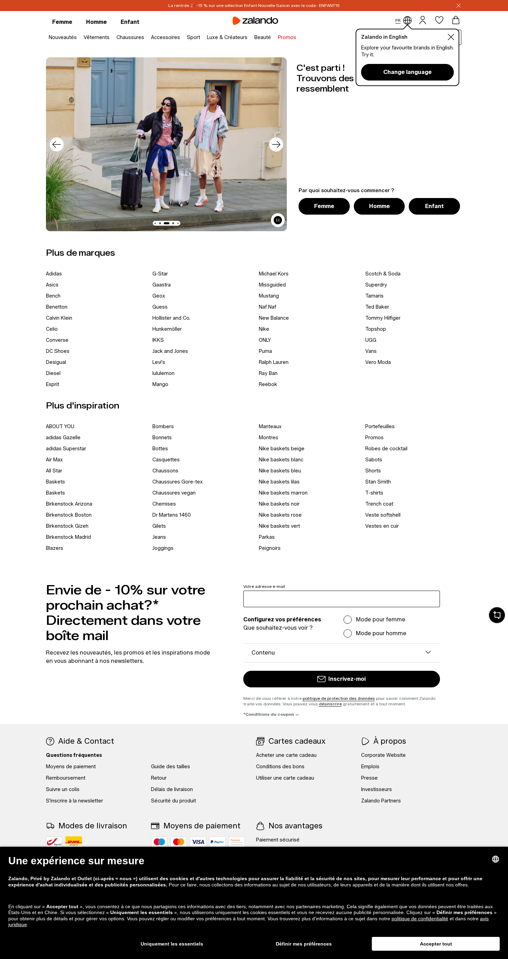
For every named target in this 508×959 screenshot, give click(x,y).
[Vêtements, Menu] (112, 37)
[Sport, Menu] (202, 37)
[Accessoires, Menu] (182, 37)
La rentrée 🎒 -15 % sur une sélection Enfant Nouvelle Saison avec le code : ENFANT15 (254, 5)
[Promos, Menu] (298, 37)
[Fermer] (458, 5)
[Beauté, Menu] (273, 37)
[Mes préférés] (439, 20)
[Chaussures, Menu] (146, 37)
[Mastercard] (178, 841)
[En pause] (278, 220)
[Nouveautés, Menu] (79, 37)
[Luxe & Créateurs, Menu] (249, 37)
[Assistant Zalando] (497, 615)
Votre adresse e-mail (264, 586)
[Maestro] (159, 841)
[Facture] (236, 841)
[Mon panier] (456, 20)
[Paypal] (217, 841)
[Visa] (198, 841)
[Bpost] (54, 841)
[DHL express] (73, 841)
